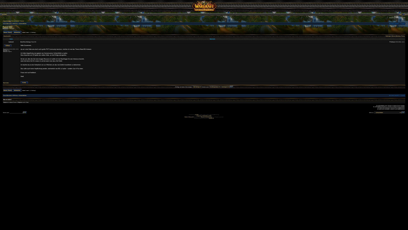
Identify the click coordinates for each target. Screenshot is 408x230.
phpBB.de (211, 118)
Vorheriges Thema (390, 36)
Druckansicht (7, 36)
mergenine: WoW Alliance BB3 (204, 115)
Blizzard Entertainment (206, 117)
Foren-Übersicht (7, 23)
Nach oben (6, 82)
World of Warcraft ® (189, 117)
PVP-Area (15, 23)
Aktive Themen (20, 21)
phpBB (196, 114)
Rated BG (7, 27)
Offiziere (11, 28)
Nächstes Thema (400, 36)
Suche (406, 14)
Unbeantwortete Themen (9, 21)
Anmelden (4, 14)
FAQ (400, 14)
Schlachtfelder (23, 23)
